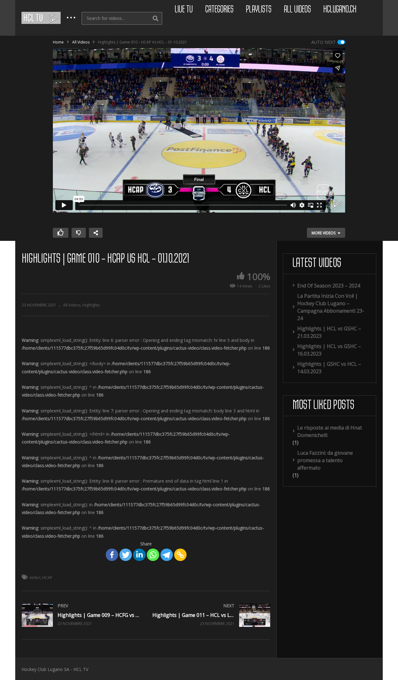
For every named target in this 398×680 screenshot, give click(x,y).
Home (58, 42)
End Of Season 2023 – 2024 (328, 285)
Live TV (184, 10)
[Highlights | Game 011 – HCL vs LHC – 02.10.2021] (211, 615)
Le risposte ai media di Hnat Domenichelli (329, 431)
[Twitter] (125, 555)
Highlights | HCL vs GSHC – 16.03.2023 (329, 350)
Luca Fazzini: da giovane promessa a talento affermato (325, 460)
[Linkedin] (139, 555)
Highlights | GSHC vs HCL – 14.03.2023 (329, 368)
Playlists (258, 10)
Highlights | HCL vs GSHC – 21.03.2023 (329, 332)
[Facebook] (112, 555)
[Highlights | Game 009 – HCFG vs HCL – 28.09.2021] (81, 615)
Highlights (91, 305)
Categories (219, 10)
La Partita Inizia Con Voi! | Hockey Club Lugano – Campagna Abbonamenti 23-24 (330, 307)
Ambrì (35, 577)
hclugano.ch (339, 10)
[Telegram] (166, 555)
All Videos (297, 10)
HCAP (47, 577)
